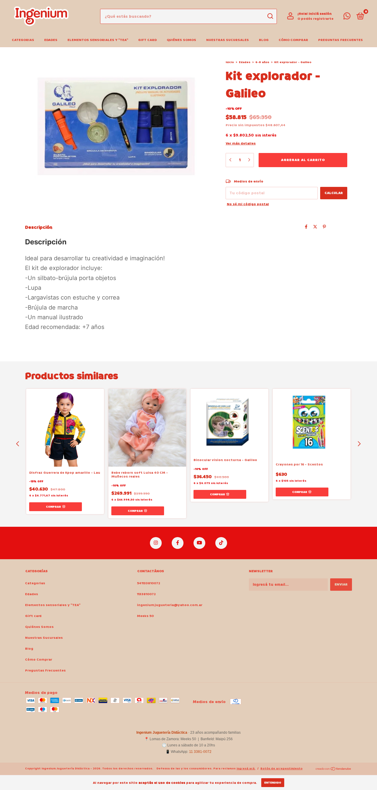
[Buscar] (270, 16)
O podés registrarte (315, 18)
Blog (264, 39)
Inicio (230, 62)
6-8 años (262, 62)
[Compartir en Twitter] (315, 227)
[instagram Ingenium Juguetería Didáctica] (156, 543)
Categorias (23, 39)
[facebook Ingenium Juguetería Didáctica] (177, 543)
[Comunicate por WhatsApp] (346, 17)
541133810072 (148, 583)
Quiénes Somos (181, 39)
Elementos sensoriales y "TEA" (97, 39)
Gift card (147, 39)
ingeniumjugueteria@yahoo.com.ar (169, 605)
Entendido (272, 783)
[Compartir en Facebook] (306, 227)
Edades (50, 39)
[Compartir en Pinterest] (324, 227)
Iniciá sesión (320, 13)
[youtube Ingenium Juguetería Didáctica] (199, 543)
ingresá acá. (246, 768)
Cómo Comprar (293, 39)
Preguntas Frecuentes (340, 39)
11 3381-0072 (200, 752)
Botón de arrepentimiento (281, 768)
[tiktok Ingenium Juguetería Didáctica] (221, 543)
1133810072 (146, 594)
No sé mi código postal (248, 204)
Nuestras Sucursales (227, 39)
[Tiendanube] (333, 769)
